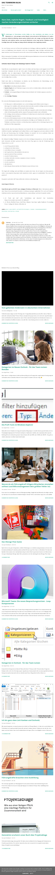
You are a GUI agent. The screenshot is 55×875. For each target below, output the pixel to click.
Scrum (17, 211)
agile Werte (12, 209)
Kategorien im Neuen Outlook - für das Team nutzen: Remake (24, 368)
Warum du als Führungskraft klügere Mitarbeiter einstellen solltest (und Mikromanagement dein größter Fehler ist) (27, 485)
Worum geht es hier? (16, 10)
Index (38, 10)
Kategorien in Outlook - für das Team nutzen (21, 663)
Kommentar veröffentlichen (10, 323)
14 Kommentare (6, 733)
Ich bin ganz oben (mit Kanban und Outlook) (21, 720)
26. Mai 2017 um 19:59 (17, 222)
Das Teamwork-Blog (11, 2)
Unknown (8, 222)
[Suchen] (49, 2)
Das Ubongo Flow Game (12, 542)
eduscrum (5, 211)
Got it (31, 873)
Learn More (25, 873)
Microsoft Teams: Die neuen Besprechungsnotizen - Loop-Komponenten (26, 602)
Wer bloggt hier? (29, 10)
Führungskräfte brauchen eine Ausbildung (20, 777)
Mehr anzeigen (49, 323)
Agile (7, 209)
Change (32, 209)
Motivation (11, 211)
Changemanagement (41, 209)
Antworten (9, 242)
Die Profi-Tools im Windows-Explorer (17, 425)
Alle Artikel (4, 10)
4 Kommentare (6, 557)
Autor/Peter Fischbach (23, 209)
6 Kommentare (6, 676)
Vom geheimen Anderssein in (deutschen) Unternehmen (26, 308)
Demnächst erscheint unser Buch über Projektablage (24, 835)
